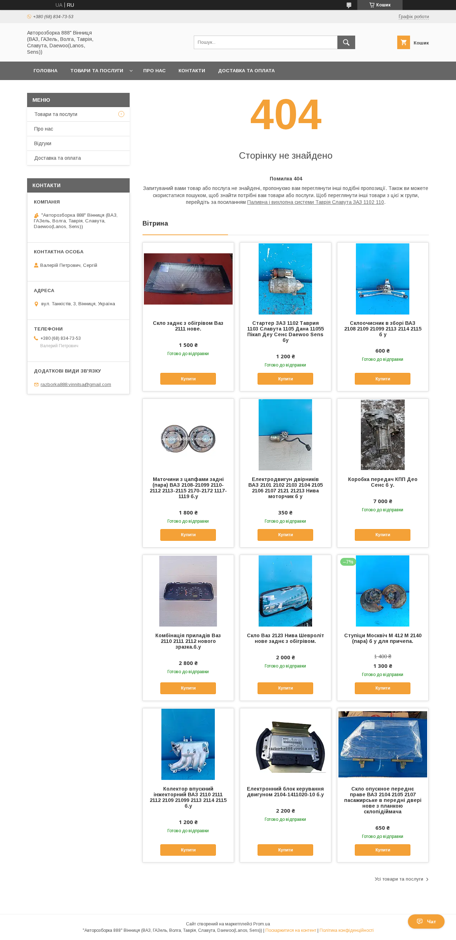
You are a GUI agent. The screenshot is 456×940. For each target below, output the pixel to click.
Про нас (154, 70)
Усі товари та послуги (399, 879)
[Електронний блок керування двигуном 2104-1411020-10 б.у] (285, 744)
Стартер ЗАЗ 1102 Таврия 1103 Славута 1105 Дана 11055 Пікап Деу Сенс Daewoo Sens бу (285, 331)
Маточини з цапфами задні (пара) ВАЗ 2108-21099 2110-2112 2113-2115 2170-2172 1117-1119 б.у (188, 487)
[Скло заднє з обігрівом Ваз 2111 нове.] (188, 278)
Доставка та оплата (246, 70)
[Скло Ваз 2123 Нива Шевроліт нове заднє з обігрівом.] (285, 590)
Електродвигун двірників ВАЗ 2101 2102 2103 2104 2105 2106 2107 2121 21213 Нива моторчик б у (285, 487)
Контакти (191, 70)
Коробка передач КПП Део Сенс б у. (383, 482)
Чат (431, 921)
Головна (45, 70)
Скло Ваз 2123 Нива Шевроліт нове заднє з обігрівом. (285, 638)
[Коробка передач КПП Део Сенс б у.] (382, 434)
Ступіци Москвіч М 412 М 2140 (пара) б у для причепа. (382, 638)
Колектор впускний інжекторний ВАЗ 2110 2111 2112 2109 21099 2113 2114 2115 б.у (188, 797)
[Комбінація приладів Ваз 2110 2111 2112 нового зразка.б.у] (188, 590)
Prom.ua (261, 923)
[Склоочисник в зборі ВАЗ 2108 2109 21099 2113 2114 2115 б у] (382, 278)
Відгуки (42, 143)
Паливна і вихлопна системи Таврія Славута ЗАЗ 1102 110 (315, 202)
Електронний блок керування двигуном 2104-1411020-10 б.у (285, 791)
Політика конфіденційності (347, 930)
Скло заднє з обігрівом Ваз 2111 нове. (188, 326)
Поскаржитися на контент (290, 930)
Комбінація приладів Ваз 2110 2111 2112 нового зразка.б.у (188, 641)
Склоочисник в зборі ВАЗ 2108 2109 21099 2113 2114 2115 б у (382, 328)
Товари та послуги (96, 70)
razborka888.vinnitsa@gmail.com (76, 384)
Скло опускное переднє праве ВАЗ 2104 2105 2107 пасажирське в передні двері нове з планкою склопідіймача (382, 800)
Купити (188, 378)
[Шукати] (346, 42)
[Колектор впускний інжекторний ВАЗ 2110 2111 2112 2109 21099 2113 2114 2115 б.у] (188, 744)
